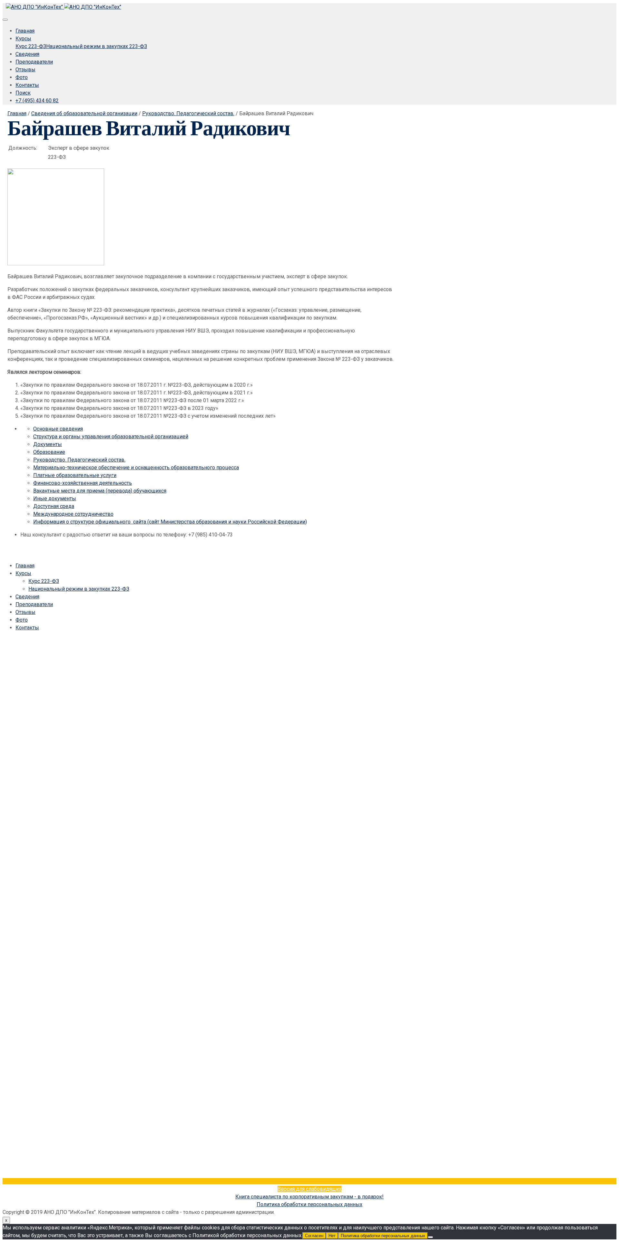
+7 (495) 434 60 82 (37, 100)
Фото (21, 77)
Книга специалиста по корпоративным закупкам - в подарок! (309, 1197)
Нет (332, 1235)
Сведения (27, 54)
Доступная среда (53, 506)
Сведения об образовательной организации (84, 113)
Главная (24, 31)
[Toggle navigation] (5, 20)
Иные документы (54, 498)
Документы (47, 444)
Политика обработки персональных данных (309, 1204)
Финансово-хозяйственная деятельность (82, 483)
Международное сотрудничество (73, 514)
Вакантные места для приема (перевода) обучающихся (99, 491)
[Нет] (430, 1237)
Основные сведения (58, 429)
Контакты (27, 85)
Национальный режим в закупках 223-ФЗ (96, 46)
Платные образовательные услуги (74, 475)
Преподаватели (34, 62)
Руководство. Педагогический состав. (188, 113)
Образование (49, 452)
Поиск (23, 93)
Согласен (314, 1235)
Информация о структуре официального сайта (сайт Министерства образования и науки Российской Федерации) (170, 522)
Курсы (23, 39)
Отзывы (25, 69)
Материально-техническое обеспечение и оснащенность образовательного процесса (136, 467)
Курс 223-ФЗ (30, 46)
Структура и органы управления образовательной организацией (110, 436)
